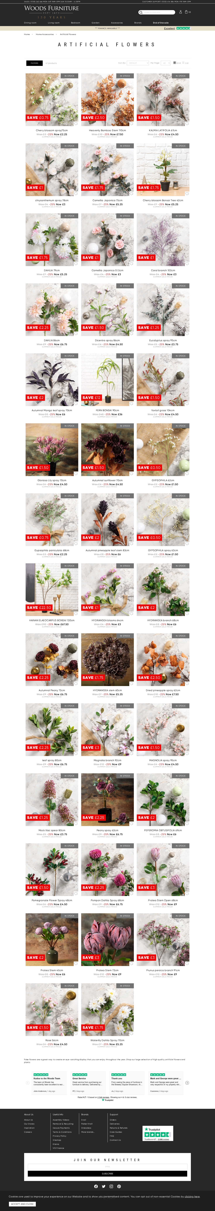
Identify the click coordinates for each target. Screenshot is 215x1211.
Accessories (117, 23)
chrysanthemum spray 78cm (52, 200)
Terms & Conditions (62, 1132)
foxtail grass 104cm (163, 410)
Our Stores (29, 1124)
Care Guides (116, 1132)
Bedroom (75, 23)
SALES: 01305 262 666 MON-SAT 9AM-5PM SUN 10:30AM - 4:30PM (52, 2)
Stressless (86, 1128)
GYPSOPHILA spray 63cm (163, 550)
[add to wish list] (76, 123)
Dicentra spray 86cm (107, 340)
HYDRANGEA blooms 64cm (107, 620)
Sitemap (57, 1140)
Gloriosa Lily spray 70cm (52, 480)
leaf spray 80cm (52, 760)
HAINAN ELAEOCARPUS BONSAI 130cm (52, 620)
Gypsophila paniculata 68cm (52, 550)
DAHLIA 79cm (52, 270)
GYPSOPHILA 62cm (163, 480)
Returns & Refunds (119, 1128)
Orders (113, 1120)
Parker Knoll (87, 1124)
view (52, 114)
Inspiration (29, 1128)
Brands (138, 23)
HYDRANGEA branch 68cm (163, 620)
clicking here (192, 1196)
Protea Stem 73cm (107, 970)
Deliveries (115, 1124)
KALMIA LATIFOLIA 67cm (163, 130)
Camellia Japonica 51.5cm (107, 270)
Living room (54, 23)
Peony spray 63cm (107, 830)
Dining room (30, 23)
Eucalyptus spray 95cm (163, 340)
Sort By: (122, 63)
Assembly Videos (61, 1120)
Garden (96, 23)
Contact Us (115, 1140)
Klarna (56, 1144)
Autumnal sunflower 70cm (107, 480)
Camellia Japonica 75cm (108, 200)
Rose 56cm (52, 1040)
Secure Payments (61, 1128)
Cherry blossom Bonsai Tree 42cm (163, 200)
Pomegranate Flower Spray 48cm (52, 900)
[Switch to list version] (183, 63)
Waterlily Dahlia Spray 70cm (107, 1040)
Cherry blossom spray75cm (52, 130)
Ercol (83, 1120)
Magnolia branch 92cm (107, 760)
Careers (28, 1132)
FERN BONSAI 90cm (107, 410)
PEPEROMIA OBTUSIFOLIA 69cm (163, 830)
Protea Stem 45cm (52, 970)
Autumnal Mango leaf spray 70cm (52, 410)
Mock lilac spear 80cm (52, 830)
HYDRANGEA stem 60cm (107, 690)
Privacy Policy (59, 1136)
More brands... (88, 1132)
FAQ (112, 1136)
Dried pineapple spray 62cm (163, 690)
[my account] (180, 12)
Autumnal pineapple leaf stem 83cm (107, 550)
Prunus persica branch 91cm (163, 970)
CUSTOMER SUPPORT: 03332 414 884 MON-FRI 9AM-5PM (166, 2)
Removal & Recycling (63, 1124)
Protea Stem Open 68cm (163, 900)
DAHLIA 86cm (52, 340)
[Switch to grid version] (174, 63)
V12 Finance (58, 1148)
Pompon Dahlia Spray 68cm (107, 900)
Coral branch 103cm (163, 270)
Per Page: (155, 63)
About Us (28, 1120)
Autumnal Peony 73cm (52, 690)
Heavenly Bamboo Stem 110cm (107, 130)
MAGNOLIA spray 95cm (163, 760)
